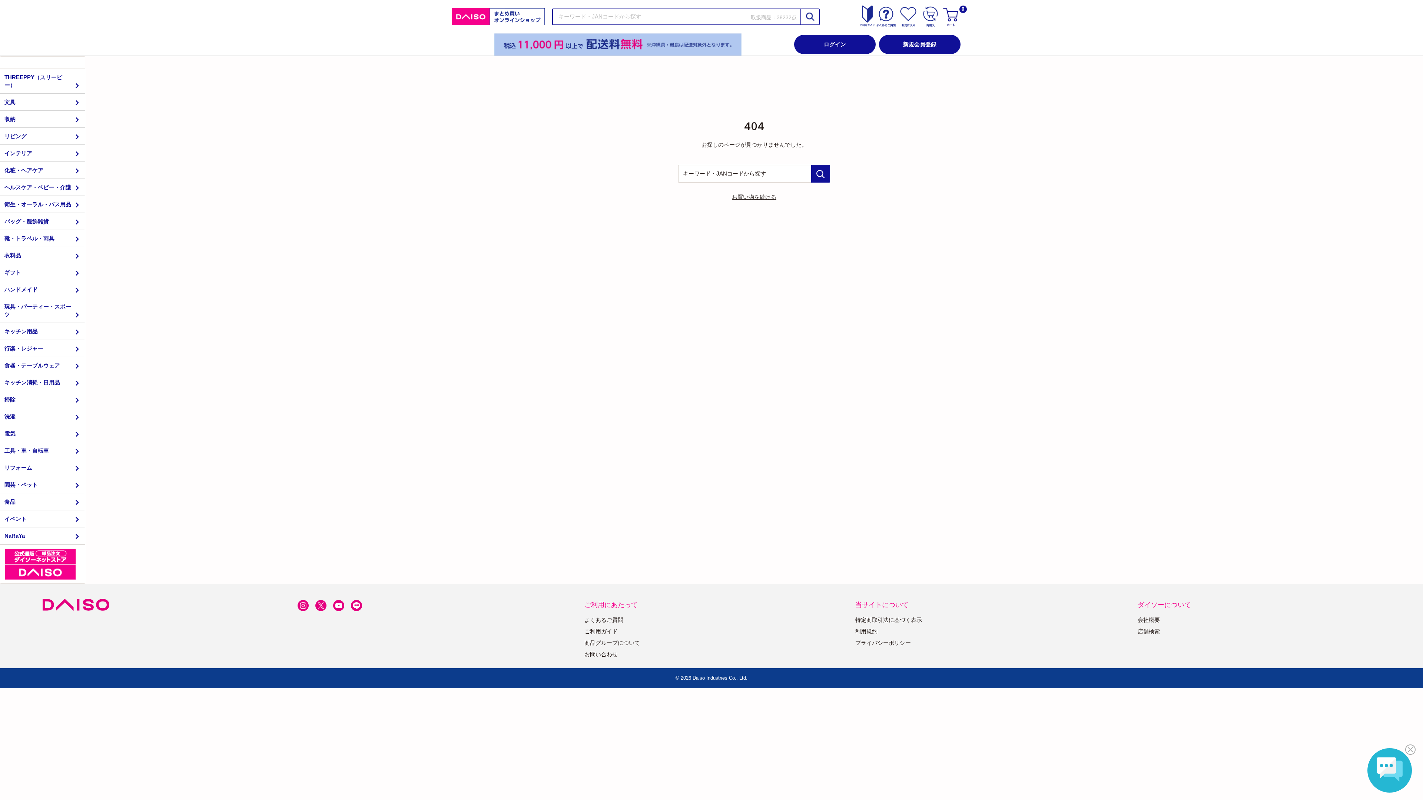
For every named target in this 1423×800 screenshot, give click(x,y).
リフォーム (18, 467)
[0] (952, 17)
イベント (15, 519)
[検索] (809, 16)
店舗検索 (1149, 631)
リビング (15, 136)
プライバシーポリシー (883, 643)
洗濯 (10, 416)
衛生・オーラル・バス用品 (37, 204)
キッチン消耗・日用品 (32, 382)
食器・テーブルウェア (32, 365)
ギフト (12, 272)
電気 (10, 433)
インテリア (18, 153)
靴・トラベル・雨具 (29, 238)
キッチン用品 (21, 331)
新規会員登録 (919, 44)
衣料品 (12, 255)
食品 (10, 502)
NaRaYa (14, 536)
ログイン (835, 44)
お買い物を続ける (754, 197)
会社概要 (1149, 620)
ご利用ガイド (601, 631)
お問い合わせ (601, 654)
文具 (10, 102)
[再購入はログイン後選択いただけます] (930, 17)
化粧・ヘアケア (23, 170)
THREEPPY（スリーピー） (33, 81)
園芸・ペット (21, 484)
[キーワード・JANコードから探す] (820, 174)
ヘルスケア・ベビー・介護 (37, 187)
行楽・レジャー (23, 348)
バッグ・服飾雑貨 (26, 221)
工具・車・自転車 (26, 450)
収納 (10, 119)
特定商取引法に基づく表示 (888, 620)
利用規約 (866, 631)
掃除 (10, 399)
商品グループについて (612, 643)
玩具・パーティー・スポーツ (37, 310)
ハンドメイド (21, 289)
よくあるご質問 (603, 620)
